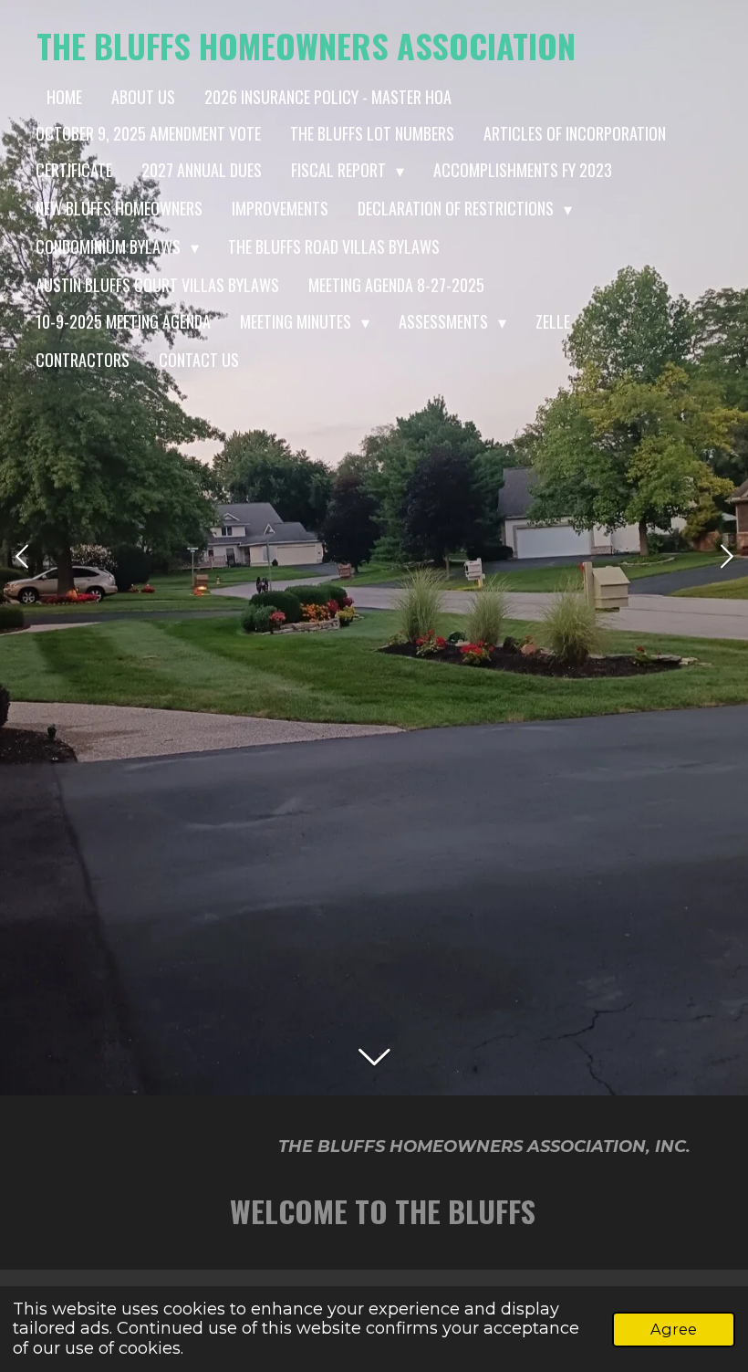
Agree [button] (673, 1329)
